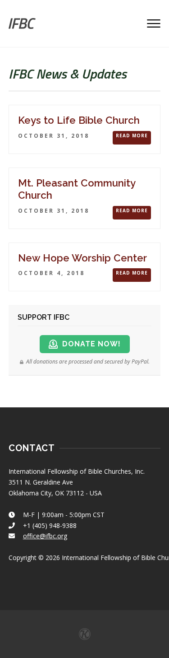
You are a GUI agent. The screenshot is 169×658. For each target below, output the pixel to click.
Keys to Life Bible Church (79, 120)
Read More (132, 135)
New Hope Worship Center (82, 258)
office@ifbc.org (45, 536)
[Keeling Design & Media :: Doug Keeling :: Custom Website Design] (85, 634)
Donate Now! (91, 344)
